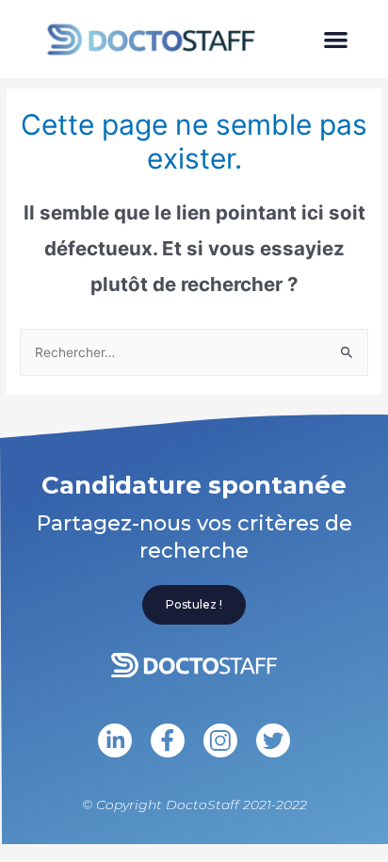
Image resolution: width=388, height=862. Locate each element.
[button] (336, 39)
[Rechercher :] (194, 352)
